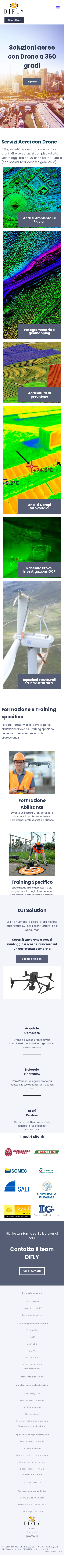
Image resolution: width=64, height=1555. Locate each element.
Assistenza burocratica (32, 1376)
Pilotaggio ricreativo (32, 1315)
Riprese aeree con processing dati (32, 1434)
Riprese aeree (32, 1357)
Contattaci (32, 1532)
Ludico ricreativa (32, 1301)
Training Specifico (32, 882)
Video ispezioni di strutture (32, 1462)
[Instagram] (36, 1536)
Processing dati (32, 1393)
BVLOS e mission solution (32, 1497)
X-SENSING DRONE (32, 1482)
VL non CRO (32, 1330)
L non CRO (32, 1343)
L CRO (32, 1350)
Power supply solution (32, 1511)
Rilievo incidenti (32, 1414)
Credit (60, 1551)
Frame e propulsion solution (32, 1504)
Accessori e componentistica (32, 1491)
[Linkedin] (32, 1536)
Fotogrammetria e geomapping (32, 1421)
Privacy (47, 1551)
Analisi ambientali (32, 1407)
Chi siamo (32, 1528)
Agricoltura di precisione (32, 1400)
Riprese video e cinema (32, 1468)
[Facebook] (27, 1536)
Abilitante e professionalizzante (32, 1323)
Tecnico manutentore (32, 1364)
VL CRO (32, 1337)
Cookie (53, 1551)
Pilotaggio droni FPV (32, 1308)
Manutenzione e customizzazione (32, 1385)
